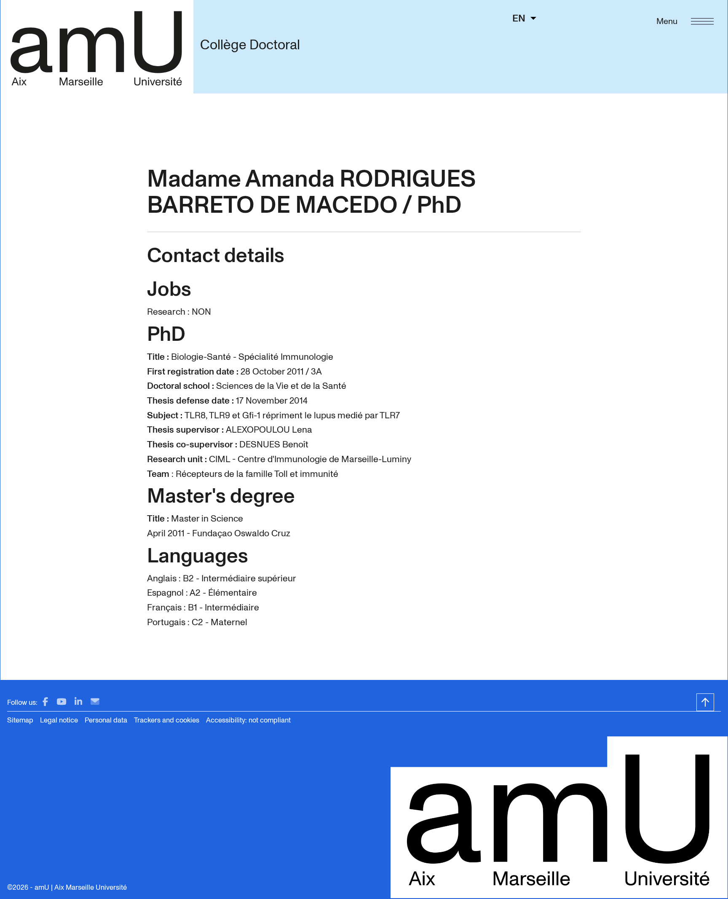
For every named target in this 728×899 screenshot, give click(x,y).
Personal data (106, 720)
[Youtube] (61, 702)
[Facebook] (45, 702)
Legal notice (59, 720)
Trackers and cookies (166, 720)
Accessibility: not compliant (248, 720)
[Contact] (95, 702)
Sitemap (20, 720)
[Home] (96, 47)
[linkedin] (78, 702)
